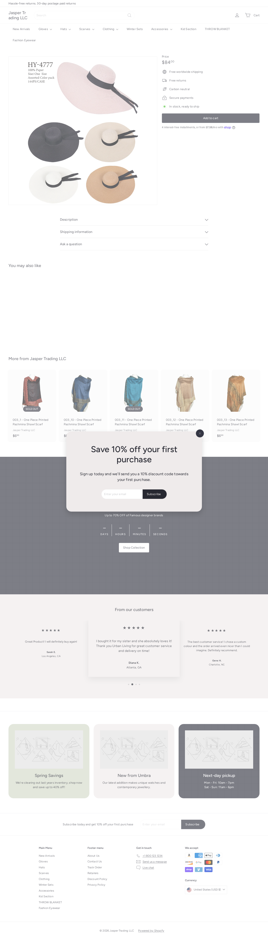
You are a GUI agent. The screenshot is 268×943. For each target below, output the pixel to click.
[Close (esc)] (200, 434)
